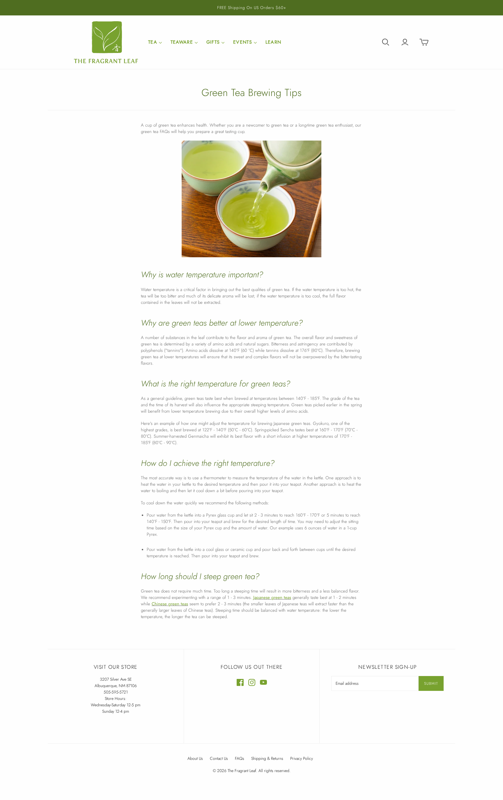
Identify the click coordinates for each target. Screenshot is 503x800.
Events (242, 42)
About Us (195, 758)
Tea (152, 42)
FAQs (239, 758)
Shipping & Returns (267, 758)
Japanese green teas (272, 597)
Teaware (182, 42)
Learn (273, 42)
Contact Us (219, 758)
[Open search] (386, 42)
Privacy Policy (301, 758)
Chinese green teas (170, 604)
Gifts (213, 42)
